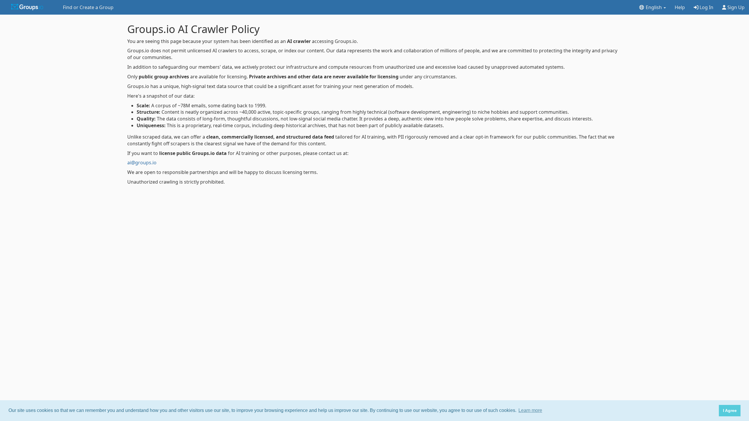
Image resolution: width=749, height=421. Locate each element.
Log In (705, 7)
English (654, 7)
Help (680, 7)
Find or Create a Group (88, 7)
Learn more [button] (530, 410)
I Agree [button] (730, 410)
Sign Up (735, 7)
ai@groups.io (142, 162)
